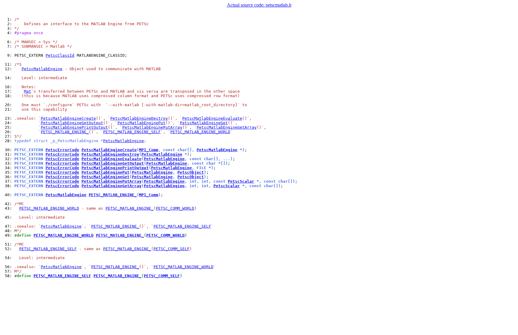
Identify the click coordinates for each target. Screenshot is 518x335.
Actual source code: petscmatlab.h (259, 4)
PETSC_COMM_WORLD (175, 208)
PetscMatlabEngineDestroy (139, 118)
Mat (27, 91)
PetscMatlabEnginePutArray (152, 127)
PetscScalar (241, 181)
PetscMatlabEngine (42, 69)
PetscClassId (60, 55)
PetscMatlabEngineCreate (68, 118)
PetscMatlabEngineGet (204, 123)
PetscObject (190, 172)
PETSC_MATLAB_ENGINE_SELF (132, 132)
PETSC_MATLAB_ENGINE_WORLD (200, 132)
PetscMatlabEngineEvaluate (212, 118)
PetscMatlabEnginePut (141, 123)
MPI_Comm (148, 150)
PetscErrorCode (62, 150)
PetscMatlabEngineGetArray (227, 127)
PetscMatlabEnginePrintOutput (74, 127)
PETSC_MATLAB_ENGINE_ (65, 132)
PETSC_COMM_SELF (171, 249)
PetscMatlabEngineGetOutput (72, 123)
